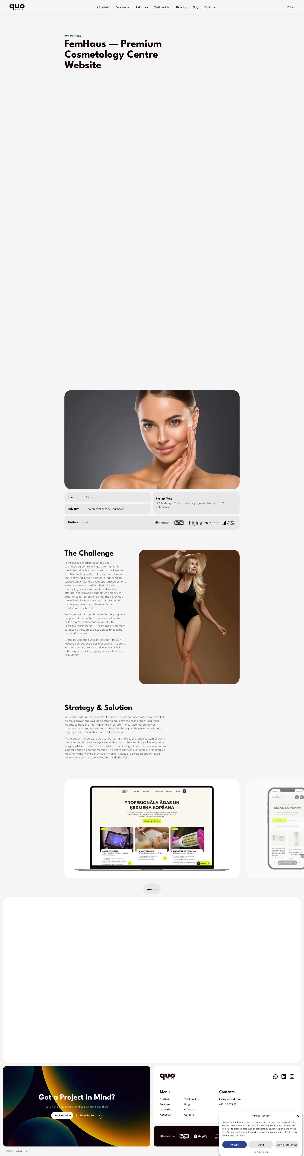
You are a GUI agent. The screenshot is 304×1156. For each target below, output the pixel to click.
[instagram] (291, 1076)
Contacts (189, 1109)
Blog (187, 1104)
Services (165, 1104)
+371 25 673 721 (228, 1104)
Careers (189, 1114)
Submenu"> (292, 7)
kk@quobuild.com (230, 1099)
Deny (261, 1144)
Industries (166, 1109)
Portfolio (165, 1099)
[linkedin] (283, 1076)
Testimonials (191, 1099)
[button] (297, 1115)
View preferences (287, 1144)
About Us (165, 1114)
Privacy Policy (261, 1151)
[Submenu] (128, 7)
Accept (235, 1144)
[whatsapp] (275, 1076)
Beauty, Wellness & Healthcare (105, 509)
